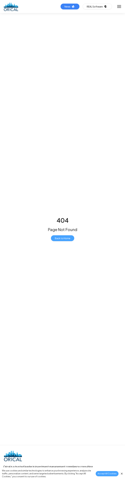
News (67, 6)
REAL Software (95, 6)
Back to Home (62, 238)
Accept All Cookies (107, 473)
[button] (118, 6)
